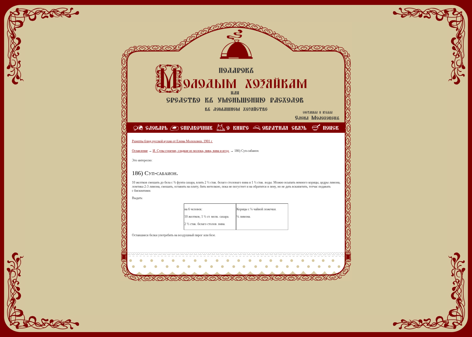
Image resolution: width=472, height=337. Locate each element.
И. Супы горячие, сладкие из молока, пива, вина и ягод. (191, 151)
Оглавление (140, 151)
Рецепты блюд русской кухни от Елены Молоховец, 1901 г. (172, 141)
